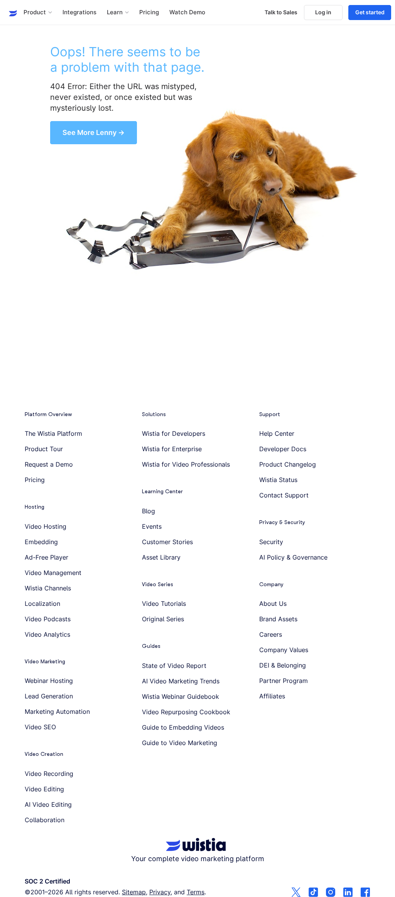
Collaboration (44, 820)
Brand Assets (278, 619)
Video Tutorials (164, 603)
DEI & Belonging (282, 665)
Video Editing (44, 789)
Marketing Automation (57, 711)
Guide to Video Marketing (179, 743)
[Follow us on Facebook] (365, 893)
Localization (42, 603)
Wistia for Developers (173, 433)
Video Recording (49, 773)
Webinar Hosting (49, 681)
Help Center (276, 433)
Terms (195, 892)
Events (152, 526)
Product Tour (44, 449)
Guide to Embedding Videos (183, 727)
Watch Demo (187, 12)
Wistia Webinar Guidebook (180, 696)
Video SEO (40, 727)
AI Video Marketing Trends (180, 681)
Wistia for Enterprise (172, 449)
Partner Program (283, 681)
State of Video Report (174, 665)
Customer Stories (167, 542)
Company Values (283, 650)
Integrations (79, 12)
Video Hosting (45, 526)
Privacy (159, 892)
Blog (148, 511)
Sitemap (134, 892)
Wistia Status (278, 480)
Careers (270, 634)
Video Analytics (47, 634)
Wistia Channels (48, 588)
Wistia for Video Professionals (186, 464)
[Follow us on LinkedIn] (348, 893)
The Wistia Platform (53, 433)
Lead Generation (49, 696)
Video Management (53, 573)
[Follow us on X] (296, 893)
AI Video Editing (48, 804)
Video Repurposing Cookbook (186, 712)
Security (271, 542)
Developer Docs (282, 449)
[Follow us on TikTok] (313, 893)
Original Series (163, 619)
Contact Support (284, 495)
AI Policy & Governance (293, 557)
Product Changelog (287, 464)
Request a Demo (49, 464)
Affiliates (272, 696)
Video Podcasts (48, 619)
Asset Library (161, 557)
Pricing (149, 12)
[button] (38, 12)
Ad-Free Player (46, 557)
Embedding (41, 542)
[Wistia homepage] (10, 12)
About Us (273, 603)
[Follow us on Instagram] (331, 893)
